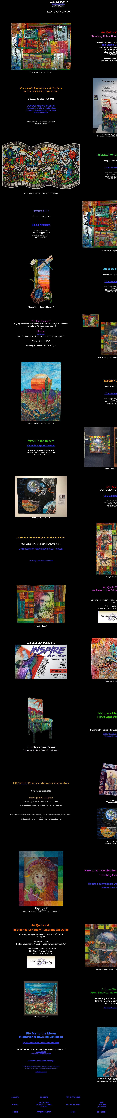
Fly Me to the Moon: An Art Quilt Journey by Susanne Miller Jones (41, 1066)
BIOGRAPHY (44, 1103)
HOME (15, 1112)
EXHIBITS (44, 1097)
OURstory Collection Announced (41, 561)
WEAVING (102, 1106)
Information (41, 1051)
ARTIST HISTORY (73, 1104)
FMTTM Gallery (41, 1072)
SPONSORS (102, 1112)
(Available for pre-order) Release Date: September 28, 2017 (41, 1068)
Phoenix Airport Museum (41, 445)
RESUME (44, 1106)
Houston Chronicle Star (41, 1054)
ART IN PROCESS (73, 1097)
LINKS (72, 1112)
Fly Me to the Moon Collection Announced (41, 1043)
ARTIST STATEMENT (44, 1104)
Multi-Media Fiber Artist (58, 4)
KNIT (102, 1103)
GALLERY (15, 1097)
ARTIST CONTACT (44, 1112)
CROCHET (102, 1104)
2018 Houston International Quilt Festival (41, 548)
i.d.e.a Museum (41, 224)
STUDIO (15, 1104)
